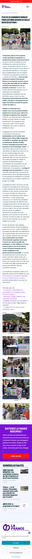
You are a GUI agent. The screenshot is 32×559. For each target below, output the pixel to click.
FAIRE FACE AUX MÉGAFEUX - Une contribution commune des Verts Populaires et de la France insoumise (10, 474)
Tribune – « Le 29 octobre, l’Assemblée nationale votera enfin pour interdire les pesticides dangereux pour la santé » (10, 492)
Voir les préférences (16, 552)
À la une (3, 13)
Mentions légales (16, 556)
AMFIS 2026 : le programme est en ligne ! (11, 505)
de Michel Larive (15, 301)
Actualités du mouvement (12, 13)
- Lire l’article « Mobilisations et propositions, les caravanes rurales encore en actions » (13, 292)
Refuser (16, 548)
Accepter (16, 543)
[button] (29, 533)
